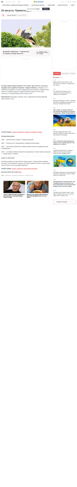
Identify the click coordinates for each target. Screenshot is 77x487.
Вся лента (56, 77)
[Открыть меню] (2, 2)
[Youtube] (68, 2)
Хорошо (46, 9)
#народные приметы (18, 175)
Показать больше (62, 201)
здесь (20, 172)
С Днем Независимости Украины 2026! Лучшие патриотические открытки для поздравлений (63, 152)
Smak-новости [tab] (65, 73)
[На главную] (38, 2)
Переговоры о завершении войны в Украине (15, 5)
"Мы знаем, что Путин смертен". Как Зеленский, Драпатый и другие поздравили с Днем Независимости (64, 111)
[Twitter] (71, 2)
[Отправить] (19, 2)
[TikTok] (75, 2)
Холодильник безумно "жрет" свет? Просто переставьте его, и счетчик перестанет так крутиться (63, 194)
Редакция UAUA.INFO (11, 15)
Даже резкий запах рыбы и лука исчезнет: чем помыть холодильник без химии (63, 83)
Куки (37, 9)
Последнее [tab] (57, 73)
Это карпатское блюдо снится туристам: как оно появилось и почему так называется (62, 93)
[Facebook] (61, 2)
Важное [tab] (73, 73)
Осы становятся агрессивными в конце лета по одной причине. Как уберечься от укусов (64, 142)
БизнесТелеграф (63, 5)
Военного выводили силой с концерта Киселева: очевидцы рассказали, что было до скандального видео (64, 102)
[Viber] (63, 1)
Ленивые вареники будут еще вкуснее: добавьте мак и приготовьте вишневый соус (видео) (64, 133)
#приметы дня (29, 175)
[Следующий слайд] (75, 5)
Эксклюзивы (51, 5)
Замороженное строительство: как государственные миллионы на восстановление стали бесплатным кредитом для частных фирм (64, 184)
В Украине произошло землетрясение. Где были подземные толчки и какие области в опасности (64, 174)
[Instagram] (73, 2)
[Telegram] (66, 2)
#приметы (8, 175)
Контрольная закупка (38, 5)
